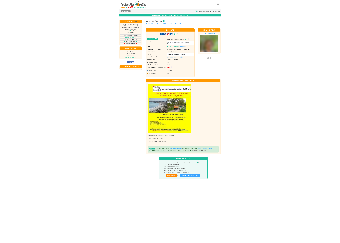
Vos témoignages (130, 41)
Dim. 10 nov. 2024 (174, 46)
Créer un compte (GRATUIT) (190, 175)
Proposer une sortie (131, 53)
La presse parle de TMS (130, 39)
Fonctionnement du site (131, 35)
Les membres (130, 55)
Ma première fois (130, 43)
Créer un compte (130, 37)
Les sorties (130, 51)
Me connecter (126, 11)
